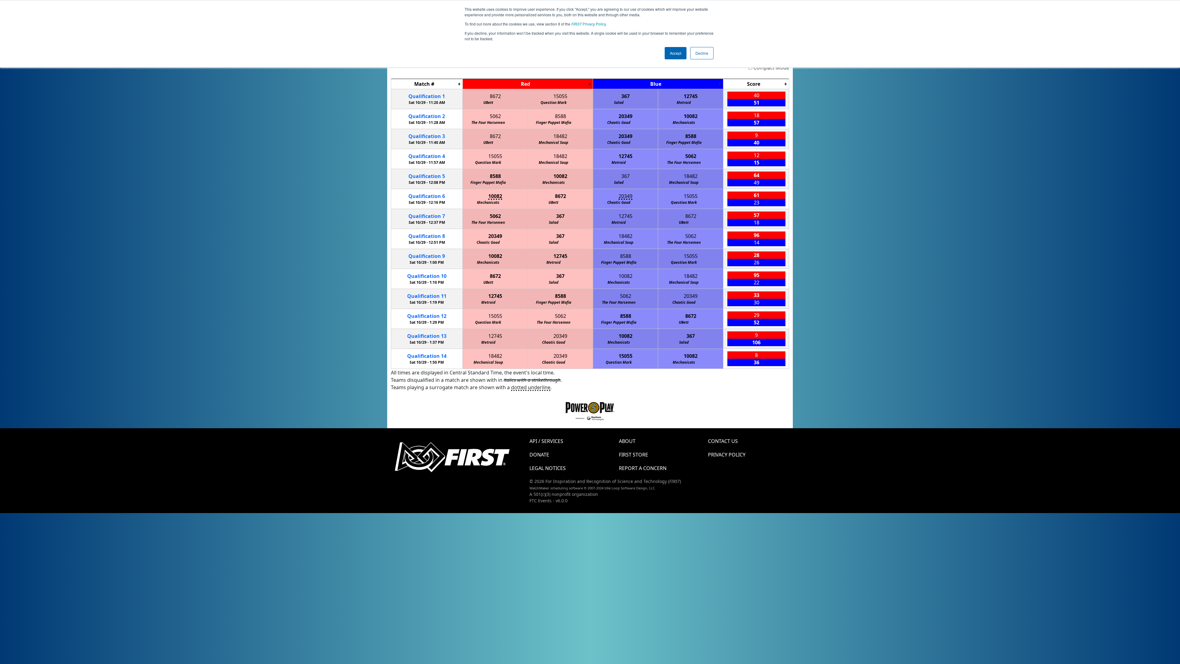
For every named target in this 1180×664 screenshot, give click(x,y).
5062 (495, 116)
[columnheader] (427, 84)
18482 (560, 136)
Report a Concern (643, 468)
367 (625, 96)
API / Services (546, 441)
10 (426, 276)
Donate (539, 454)
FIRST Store (633, 454)
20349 (625, 116)
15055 (560, 96)
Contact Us (723, 441)
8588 (560, 116)
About (627, 441)
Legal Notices (547, 468)
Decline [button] (701, 53)
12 (426, 316)
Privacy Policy (588, 23)
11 (426, 296)
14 (426, 356)
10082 (691, 116)
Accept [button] (675, 53)
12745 (691, 96)
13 (426, 336)
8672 (495, 96)
